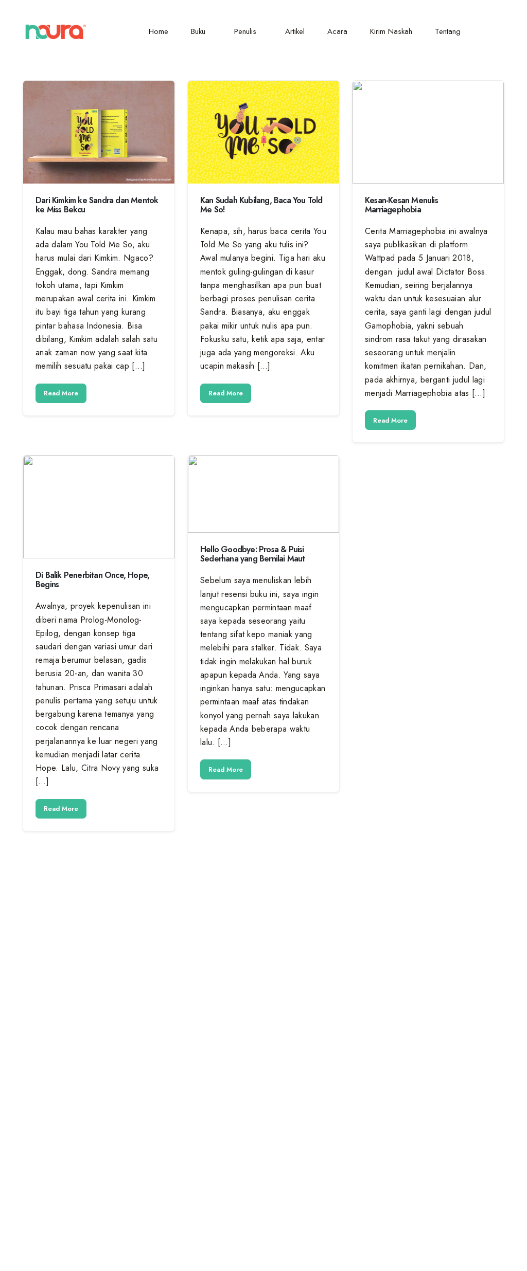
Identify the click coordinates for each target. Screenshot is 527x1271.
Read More (61, 393)
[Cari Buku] (492, 31)
